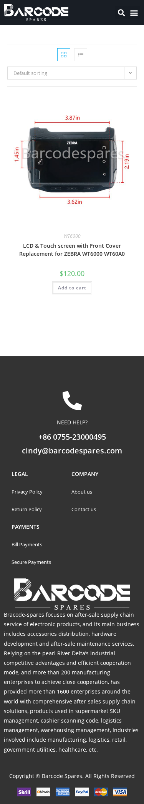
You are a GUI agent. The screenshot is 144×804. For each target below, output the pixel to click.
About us (81, 491)
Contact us (83, 509)
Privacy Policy (27, 491)
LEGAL (20, 474)
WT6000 (72, 236)
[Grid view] (63, 54)
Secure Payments (32, 562)
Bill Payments (27, 544)
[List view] (80, 54)
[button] (133, 12)
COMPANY (84, 474)
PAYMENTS (26, 526)
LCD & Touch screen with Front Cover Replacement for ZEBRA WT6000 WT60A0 (72, 249)
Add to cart (72, 287)
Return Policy (27, 509)
